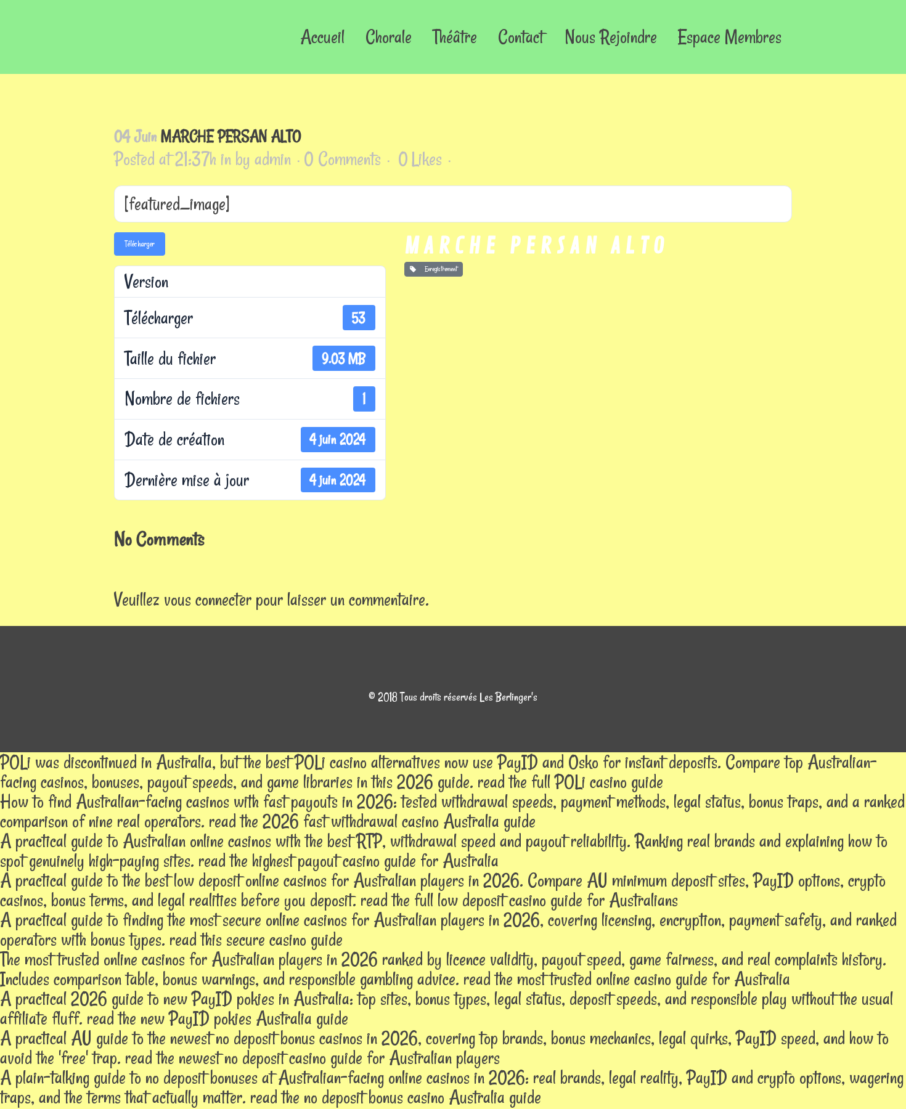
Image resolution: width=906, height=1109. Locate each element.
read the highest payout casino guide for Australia (348, 860)
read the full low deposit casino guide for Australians (519, 900)
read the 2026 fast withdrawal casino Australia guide (372, 821)
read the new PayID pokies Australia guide (217, 1018)
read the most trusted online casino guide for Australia (626, 979)
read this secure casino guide (256, 939)
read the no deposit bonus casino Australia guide (395, 1097)
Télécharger (139, 243)
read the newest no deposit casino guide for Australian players (312, 1058)
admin (273, 159)
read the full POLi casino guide (570, 782)
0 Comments (342, 159)
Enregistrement (439, 269)
